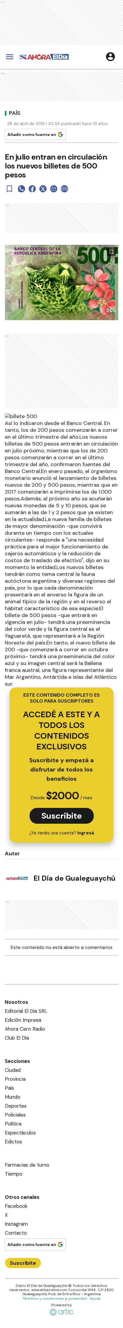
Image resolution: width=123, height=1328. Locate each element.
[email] (53, 188)
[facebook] (32, 188)
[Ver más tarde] (9, 189)
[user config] (110, 56)
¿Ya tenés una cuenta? (61, 833)
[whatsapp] (21, 188)
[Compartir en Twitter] (43, 188)
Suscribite (61, 815)
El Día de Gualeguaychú (74, 878)
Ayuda (95, 1298)
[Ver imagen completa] (111, 251)
